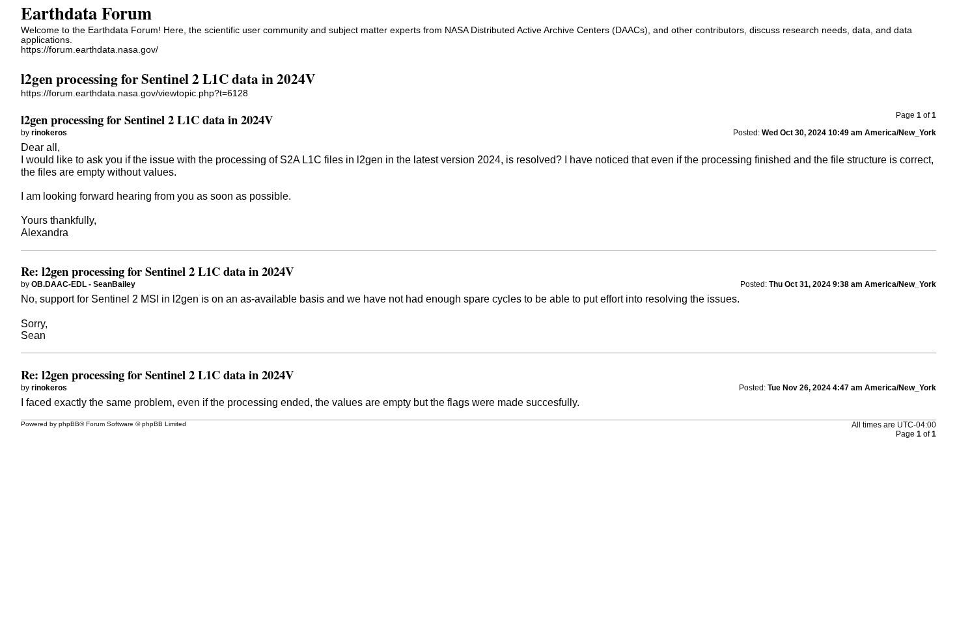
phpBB (69, 423)
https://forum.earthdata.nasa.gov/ (89, 50)
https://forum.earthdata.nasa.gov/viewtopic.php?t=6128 (134, 93)
